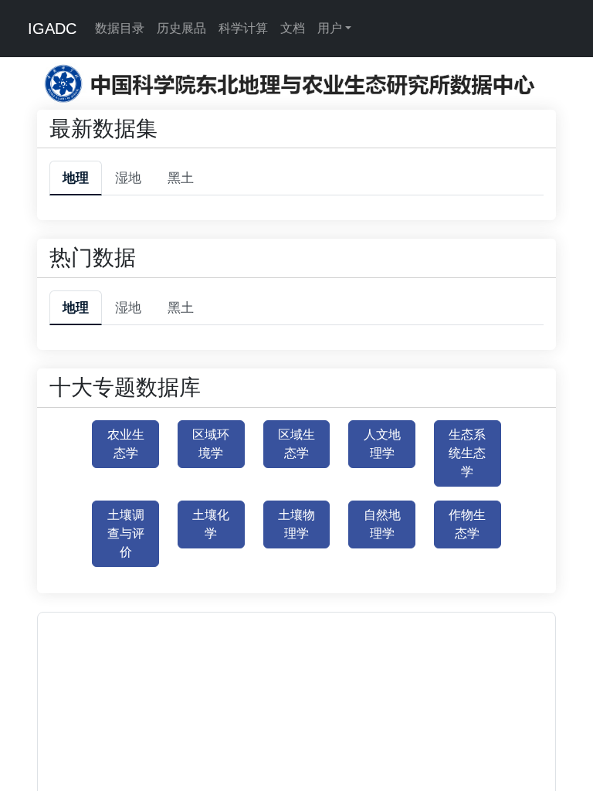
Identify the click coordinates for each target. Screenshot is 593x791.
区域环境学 (210, 444)
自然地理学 (382, 524)
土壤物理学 (296, 524)
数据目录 (119, 28)
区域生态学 (296, 444)
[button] (259, 774)
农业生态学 (125, 444)
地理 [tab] (76, 177)
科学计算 (243, 28)
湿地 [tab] (128, 177)
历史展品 (181, 28)
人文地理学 (382, 444)
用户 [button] (329, 28)
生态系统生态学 (467, 453)
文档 (292, 28)
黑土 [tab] (181, 177)
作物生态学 (467, 524)
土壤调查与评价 (125, 533)
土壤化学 (210, 524)
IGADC (52, 28)
